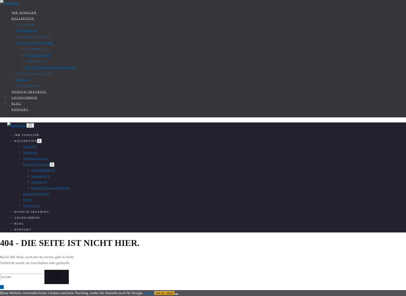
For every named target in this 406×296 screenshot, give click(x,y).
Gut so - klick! (164, 293)
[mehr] (149, 293)
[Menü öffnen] (30, 125)
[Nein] (176, 294)
